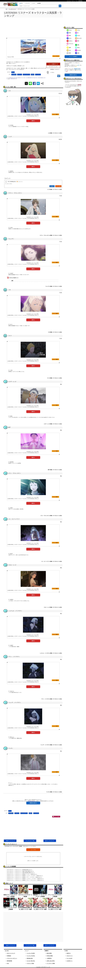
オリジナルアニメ (26, 74)
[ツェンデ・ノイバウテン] (33, 716)
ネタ (70, 50)
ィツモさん (52, 72)
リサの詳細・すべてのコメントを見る (55, 332)
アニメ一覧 (30, 840)
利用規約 (9, 955)
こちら (9, 78)
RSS (8, 963)
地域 (78, 52)
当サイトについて (11, 953)
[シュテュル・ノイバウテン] (33, 625)
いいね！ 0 (52, 186)
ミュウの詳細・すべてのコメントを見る (54, 189)
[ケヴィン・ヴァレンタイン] (33, 207)
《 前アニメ (10, 840)
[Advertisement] (33, 28)
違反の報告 (49, 953)
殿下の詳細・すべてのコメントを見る (55, 469)
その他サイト (69, 960)
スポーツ (70, 40)
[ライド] (33, 350)
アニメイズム (37, 74)
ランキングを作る (31, 955)
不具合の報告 (50, 955)
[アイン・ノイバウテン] (33, 671)
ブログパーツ (69, 955)
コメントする (33, 849)
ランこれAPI (69, 958)
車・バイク (80, 38)
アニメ (13, 72)
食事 (70, 47)
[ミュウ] (33, 150)
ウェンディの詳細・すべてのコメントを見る (54, 286)
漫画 (70, 32)
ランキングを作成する (73, 56)
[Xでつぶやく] (26, 83)
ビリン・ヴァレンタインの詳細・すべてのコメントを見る (51, 515)
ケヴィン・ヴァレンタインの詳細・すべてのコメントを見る (51, 235)
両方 (22, 3)
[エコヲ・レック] (33, 395)
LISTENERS (14, 74)
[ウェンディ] (33, 253)
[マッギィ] (33, 762)
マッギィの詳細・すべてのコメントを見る (54, 791)
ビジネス (79, 50)
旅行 (78, 40)
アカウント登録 (30, 963)
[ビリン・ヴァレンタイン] (33, 487)
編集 (59, 76)
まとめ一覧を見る (31, 960)
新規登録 (79, 84)
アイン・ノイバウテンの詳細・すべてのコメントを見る (51, 698)
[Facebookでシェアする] (34, 83)
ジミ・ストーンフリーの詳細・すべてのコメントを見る (51, 561)
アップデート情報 (51, 963)
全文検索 (39, 3)
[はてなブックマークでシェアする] (38, 83)
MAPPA (32, 74)
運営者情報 (9, 960)
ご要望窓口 (49, 958)
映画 (70, 35)
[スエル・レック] (33, 579)
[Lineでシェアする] (30, 83)
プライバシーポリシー (12, 958)
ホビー (70, 38)
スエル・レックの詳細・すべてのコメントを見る (53, 607)
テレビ (79, 35)
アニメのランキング (12, 9)
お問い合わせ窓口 (51, 960)
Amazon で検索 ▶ (55, 114)
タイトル (28, 3)
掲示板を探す (30, 958)
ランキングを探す (31, 953)
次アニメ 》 (49, 840)
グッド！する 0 (57, 816)
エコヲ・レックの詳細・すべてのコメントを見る (53, 423)
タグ (34, 3)
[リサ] (33, 304)
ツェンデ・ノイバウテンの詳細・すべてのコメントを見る (51, 744)
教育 (70, 52)
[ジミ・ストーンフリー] (33, 533)
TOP (6, 9)
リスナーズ (20, 74)
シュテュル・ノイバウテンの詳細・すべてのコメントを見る (51, 653)
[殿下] (33, 441)
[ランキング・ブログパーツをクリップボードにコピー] (42, 83)
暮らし (79, 47)
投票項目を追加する (73, 74)
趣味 (78, 44)
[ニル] (33, 105)
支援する (68, 953)
